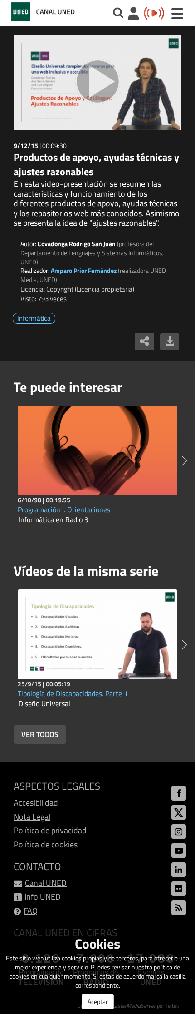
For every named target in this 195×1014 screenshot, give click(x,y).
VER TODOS (39, 734)
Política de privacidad (50, 830)
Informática (34, 318)
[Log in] (133, 14)
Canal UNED (46, 883)
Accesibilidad (36, 802)
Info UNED (42, 896)
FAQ (31, 911)
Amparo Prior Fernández (84, 270)
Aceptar (98, 1001)
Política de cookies (46, 844)
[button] (184, 461)
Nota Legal (32, 817)
